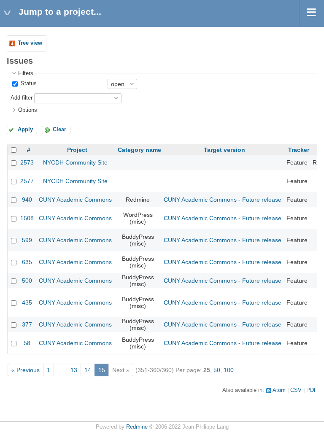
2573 (27, 162)
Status (28, 83)
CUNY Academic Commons (75, 199)
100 (229, 370)
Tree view (30, 43)
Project (77, 149)
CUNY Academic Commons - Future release (222, 199)
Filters (25, 73)
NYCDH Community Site (75, 162)
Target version (224, 149)
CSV (296, 390)
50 (216, 370)
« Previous (25, 370)
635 (27, 262)
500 (27, 280)
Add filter (21, 98)
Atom (279, 390)
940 (27, 199)
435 (27, 302)
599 (27, 240)
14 (87, 370)
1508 (27, 218)
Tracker (298, 149)
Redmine (137, 427)
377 (27, 324)
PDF (311, 390)
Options (27, 110)
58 (27, 343)
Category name (139, 149)
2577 (27, 181)
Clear (59, 129)
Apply (25, 129)
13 (73, 370)
